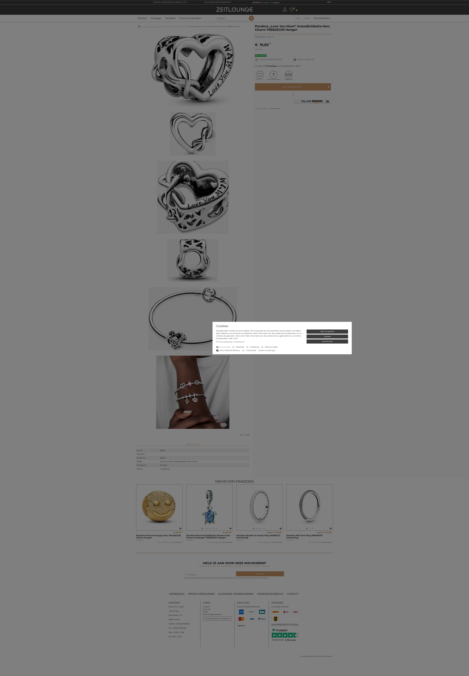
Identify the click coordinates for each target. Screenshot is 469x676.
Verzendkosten (275, 108)
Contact (293, 593)
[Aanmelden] (285, 9)
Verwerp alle (327, 341)
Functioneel (225, 347)
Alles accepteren (327, 331)
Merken (142, 18)
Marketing (254, 347)
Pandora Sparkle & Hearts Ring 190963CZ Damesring (258, 536)
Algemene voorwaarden (235, 593)
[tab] (193, 443)
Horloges (156, 18)
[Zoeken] (251, 18)
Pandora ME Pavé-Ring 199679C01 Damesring (304, 536)
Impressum (176, 593)
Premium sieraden (190, 18)
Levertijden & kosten (280, 607)
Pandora (170, 26)
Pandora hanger (181, 26)
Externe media (271, 347)
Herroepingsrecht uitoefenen (217, 618)
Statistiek (240, 347)
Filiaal (205, 612)
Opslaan (327, 336)
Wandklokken (322, 18)
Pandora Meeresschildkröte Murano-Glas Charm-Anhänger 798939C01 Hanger (208, 536)
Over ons (207, 609)
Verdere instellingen (266, 350)
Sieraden (170, 18)
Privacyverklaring (201, 593)
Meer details (192, 444)
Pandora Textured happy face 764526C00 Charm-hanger (158, 536)
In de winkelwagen (292, 87)
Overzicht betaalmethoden (248, 607)
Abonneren (260, 574)
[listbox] (209, 507)
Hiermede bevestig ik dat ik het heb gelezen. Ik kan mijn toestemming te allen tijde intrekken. (228, 578)
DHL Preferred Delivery (230, 350)
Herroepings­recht (270, 593)
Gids (297, 18)
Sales (307, 18)
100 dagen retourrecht (217, 2)
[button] (312, 101)
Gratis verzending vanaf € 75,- (170, 2)
